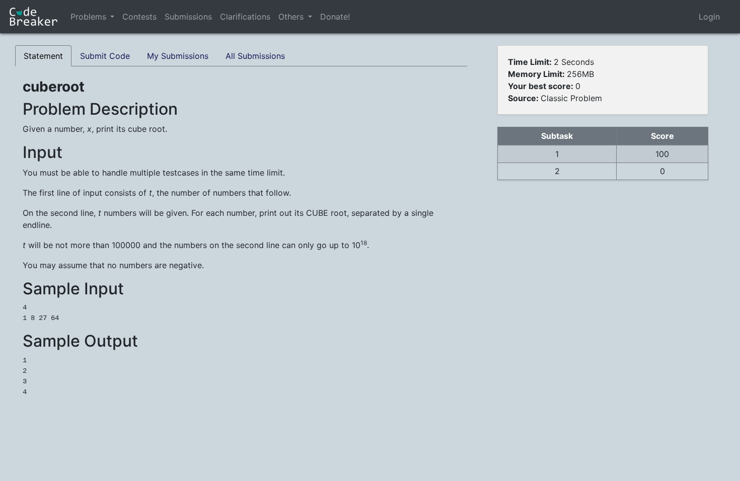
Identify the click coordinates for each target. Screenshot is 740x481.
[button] (112, 17)
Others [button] (292, 17)
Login (709, 17)
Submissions (188, 17)
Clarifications (245, 17)
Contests (139, 17)
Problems (88, 17)
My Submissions (177, 56)
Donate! (335, 17)
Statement (43, 56)
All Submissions (255, 56)
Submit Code (105, 56)
